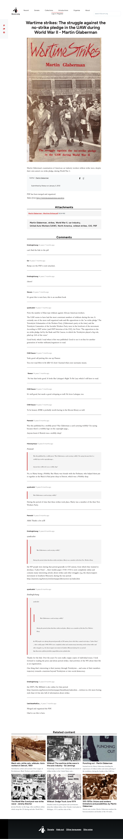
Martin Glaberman (42, 178)
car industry (74, 223)
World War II (61, 223)
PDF (95, 226)
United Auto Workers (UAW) (43, 226)
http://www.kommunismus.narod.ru (50, 198)
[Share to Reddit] (83, 178)
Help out (60, 829)
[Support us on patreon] (4, 29)
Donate (50, 829)
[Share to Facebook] (79, 178)
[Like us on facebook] (4, 32)
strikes (51, 223)
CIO (90, 226)
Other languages (73, 829)
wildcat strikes (80, 226)
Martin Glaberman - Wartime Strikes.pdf (43, 213)
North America (65, 226)
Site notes (88, 829)
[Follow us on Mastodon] (4, 25)
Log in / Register (57, 14)
